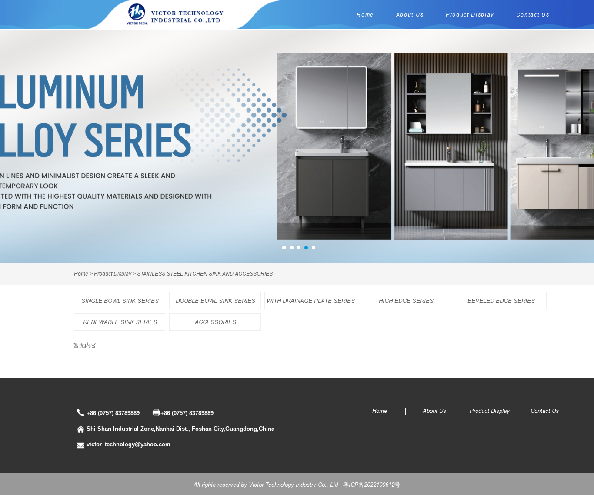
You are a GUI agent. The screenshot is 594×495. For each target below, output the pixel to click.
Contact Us (533, 14)
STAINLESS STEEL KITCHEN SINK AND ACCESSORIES (205, 273)
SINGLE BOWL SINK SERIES (120, 300)
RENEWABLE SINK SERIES (120, 322)
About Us (410, 14)
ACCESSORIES (215, 322)
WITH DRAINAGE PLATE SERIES (311, 300)
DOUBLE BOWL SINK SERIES (215, 300)
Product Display (470, 14)
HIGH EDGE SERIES (406, 300)
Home (365, 14)
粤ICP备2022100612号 (371, 484)
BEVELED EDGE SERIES (501, 300)
